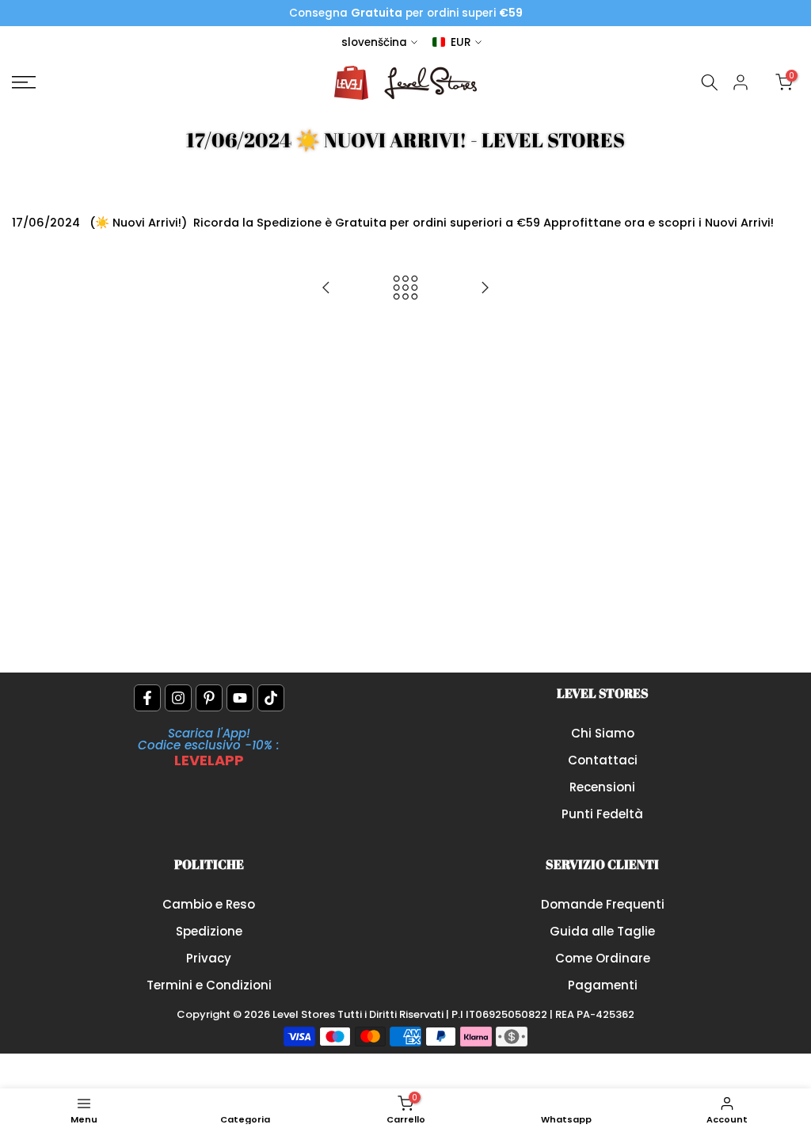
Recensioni (602, 787)
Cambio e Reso (208, 904)
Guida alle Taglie (602, 931)
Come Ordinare (602, 958)
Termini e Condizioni (209, 985)
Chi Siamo (602, 733)
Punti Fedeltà (602, 814)
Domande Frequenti (602, 904)
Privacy (208, 958)
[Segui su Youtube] (240, 697)
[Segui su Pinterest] (209, 697)
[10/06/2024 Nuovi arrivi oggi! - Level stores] (326, 289)
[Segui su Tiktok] (270, 697)
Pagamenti (603, 985)
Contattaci (603, 760)
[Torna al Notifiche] (405, 289)
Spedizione (209, 931)
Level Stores (304, 1014)
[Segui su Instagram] (178, 697)
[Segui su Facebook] (147, 697)
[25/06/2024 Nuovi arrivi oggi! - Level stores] (484, 289)
